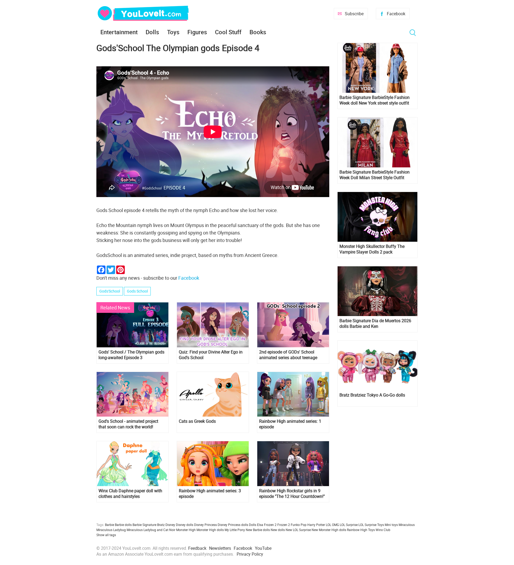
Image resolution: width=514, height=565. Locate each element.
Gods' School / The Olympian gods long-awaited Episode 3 (131, 354)
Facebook (396, 14)
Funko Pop (299, 524)
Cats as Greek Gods (197, 421)
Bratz (161, 524)
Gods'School (109, 291)
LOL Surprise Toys (371, 524)
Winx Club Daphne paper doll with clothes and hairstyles (130, 493)
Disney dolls (184, 524)
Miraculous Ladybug (111, 530)
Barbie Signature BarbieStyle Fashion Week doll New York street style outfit (374, 100)
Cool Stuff (228, 32)
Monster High (186, 530)
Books (258, 32)
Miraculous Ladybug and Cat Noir (151, 530)
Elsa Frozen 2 (267, 524)
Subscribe (354, 14)
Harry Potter (316, 524)
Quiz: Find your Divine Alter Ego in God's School (211, 354)
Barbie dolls (123, 524)
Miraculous (407, 524)
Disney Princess (205, 524)
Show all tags (106, 535)
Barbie (109, 524)
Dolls (152, 32)
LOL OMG (332, 524)
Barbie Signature (144, 524)
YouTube (263, 548)
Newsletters (220, 548)
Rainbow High (357, 530)
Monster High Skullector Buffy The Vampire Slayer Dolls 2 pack (372, 249)
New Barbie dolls (258, 530)
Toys (173, 32)
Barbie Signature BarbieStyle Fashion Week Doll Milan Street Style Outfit (374, 174)
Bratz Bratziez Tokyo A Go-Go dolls (372, 395)
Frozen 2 (283, 524)
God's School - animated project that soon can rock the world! (128, 424)
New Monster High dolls (329, 530)
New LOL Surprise (298, 530)
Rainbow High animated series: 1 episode (290, 424)
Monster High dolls (210, 530)
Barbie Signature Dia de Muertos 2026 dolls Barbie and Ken (375, 323)
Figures (197, 32)
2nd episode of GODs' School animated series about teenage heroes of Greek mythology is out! (290, 354)
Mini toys (391, 524)
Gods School (137, 291)
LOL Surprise (349, 524)
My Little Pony (235, 530)
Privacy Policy (250, 554)
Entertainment (119, 32)
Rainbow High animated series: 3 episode (210, 493)
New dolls (278, 530)
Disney (170, 524)
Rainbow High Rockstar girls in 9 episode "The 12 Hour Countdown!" (292, 493)
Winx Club (383, 530)
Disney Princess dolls (233, 524)
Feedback (197, 548)
